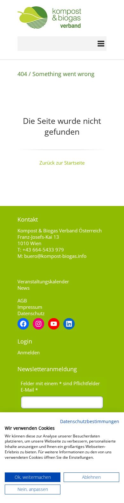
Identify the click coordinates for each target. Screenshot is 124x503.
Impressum (29, 307)
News (23, 288)
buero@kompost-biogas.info (55, 256)
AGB (22, 300)
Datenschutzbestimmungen (89, 421)
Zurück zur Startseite (62, 162)
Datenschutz (31, 313)
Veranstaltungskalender (43, 281)
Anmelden (28, 352)
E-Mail (29, 389)
